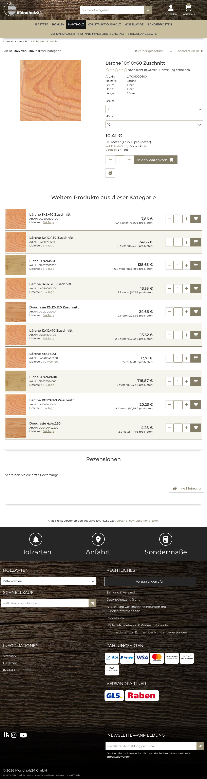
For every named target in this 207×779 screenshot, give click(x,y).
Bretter (41, 24)
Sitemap (9, 656)
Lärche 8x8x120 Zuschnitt (50, 284)
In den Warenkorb (152, 160)
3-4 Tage (123, 149)
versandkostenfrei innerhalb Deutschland (87, 34)
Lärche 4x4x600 (42, 354)
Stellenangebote (142, 34)
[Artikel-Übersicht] (171, 51)
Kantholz (76, 24)
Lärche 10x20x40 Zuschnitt (51, 400)
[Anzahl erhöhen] (129, 159)
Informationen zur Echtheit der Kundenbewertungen (147, 632)
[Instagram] (14, 735)
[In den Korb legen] (92, 603)
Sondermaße (166, 552)
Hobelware (134, 24)
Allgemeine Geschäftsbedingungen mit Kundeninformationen (136, 609)
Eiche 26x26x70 (42, 261)
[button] (154, 109)
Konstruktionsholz (104, 24)
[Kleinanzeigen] (6, 735)
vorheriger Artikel (150, 51)
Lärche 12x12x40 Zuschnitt (51, 330)
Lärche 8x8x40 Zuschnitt (50, 214)
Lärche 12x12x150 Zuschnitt (51, 238)
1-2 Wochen (50, 361)
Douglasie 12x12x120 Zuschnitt (54, 307)
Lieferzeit (10, 663)
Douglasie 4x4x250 (45, 423)
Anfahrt (98, 552)
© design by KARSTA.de (68, 775)
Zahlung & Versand (121, 592)
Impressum (115, 618)
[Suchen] (148, 10)
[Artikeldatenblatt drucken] (110, 173)
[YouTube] (24, 735)
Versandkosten (139, 146)
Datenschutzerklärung (123, 599)
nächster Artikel (189, 51)
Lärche (131, 81)
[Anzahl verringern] (110, 159)
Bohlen (58, 24)
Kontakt (9, 670)
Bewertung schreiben (174, 70)
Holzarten (36, 552)
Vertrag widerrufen (150, 581)
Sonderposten (159, 24)
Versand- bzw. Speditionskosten (138, 520)
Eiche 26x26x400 (43, 377)
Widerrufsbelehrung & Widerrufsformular (138, 625)
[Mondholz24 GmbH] (23, 9)
